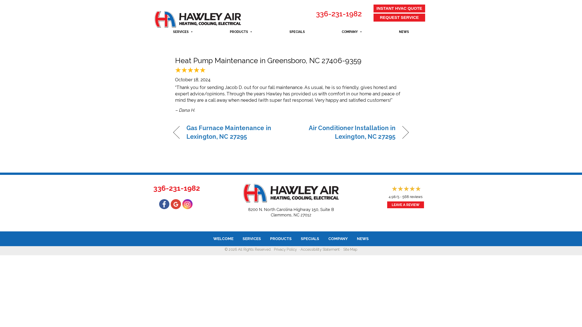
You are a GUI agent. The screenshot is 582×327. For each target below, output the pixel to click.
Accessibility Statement (320, 249)
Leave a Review (405, 205)
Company (350, 32)
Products (239, 32)
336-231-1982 (339, 14)
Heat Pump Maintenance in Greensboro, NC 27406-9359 (268, 60)
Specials (297, 32)
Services (181, 32)
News (404, 32)
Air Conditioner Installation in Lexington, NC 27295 (347, 132)
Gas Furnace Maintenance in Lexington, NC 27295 (228, 132)
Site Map (350, 249)
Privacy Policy (285, 249)
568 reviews (412, 197)
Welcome (223, 238)
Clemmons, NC (285, 215)
